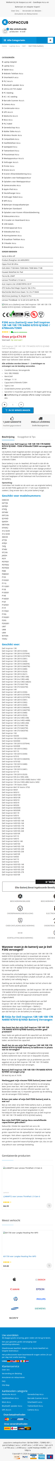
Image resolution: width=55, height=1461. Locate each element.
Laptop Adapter (10, 62)
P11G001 (5, 586)
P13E (4, 589)
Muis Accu (8, 120)
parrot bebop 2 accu (11, 1445)
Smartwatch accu (11, 77)
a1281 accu (38, 1445)
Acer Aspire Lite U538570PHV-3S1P (16, 284)
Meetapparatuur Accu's (14, 158)
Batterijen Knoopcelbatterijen (16, 204)
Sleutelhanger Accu (12, 193)
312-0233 (6, 531)
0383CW (5, 500)
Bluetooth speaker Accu (14, 85)
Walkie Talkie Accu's (12, 131)
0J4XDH (5, 521)
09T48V (5, 512)
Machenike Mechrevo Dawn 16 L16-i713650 (20, 292)
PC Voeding (8, 93)
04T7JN (5, 503)
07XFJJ (4, 509)
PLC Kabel (8, 123)
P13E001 (5, 592)
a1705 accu (9, 1447)
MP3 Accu (8, 201)
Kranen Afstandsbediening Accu (17, 174)
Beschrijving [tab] (8, 436)
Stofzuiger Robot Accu (13, 197)
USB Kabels (8, 224)
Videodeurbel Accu (12, 231)
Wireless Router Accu (13, 135)
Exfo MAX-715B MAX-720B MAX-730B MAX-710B (22, 268)
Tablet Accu (8, 69)
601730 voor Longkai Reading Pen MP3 (19, 1256)
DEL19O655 (14, 373)
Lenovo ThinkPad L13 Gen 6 (13, 280)
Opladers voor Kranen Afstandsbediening (21, 212)
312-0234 (6, 534)
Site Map (5, 1385)
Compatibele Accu (11, 139)
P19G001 (5, 617)
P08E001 (5, 574)
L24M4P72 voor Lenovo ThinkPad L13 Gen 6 (21, 1196)
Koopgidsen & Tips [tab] (27, 436)
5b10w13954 (32, 1442)
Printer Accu (9, 166)
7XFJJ (4, 546)
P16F (4, 602)
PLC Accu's (8, 81)
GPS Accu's (8, 112)
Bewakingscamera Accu (14, 247)
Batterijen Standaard (13, 208)
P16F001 (5, 605)
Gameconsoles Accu (12, 185)
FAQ (3, 1381)
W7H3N (5, 636)
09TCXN (5, 515)
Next (51, 303)
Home (4, 46)
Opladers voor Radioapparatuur (17, 177)
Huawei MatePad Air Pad (12, 272)
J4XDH (4, 555)
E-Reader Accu (10, 243)
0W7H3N (5, 524)
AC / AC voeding (10, 96)
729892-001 (45, 1442)
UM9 (4, 632)
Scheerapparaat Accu (13, 228)
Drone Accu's (9, 170)
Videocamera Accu (11, 216)
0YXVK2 (5, 527)
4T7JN (4, 540)
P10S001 (5, 580)
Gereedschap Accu (12, 127)
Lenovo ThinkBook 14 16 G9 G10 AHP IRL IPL (20, 300)
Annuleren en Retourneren (26, 14)
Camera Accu (9, 104)
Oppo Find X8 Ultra (10, 264)
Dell (24, 46)
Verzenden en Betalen (31, 11)
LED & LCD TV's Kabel (13, 89)
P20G (4, 620)
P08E (4, 571)
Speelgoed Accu (10, 147)
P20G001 (5, 623)
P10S (4, 577)
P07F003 (5, 568)
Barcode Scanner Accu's (14, 100)
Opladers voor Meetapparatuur (17, 181)
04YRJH (5, 506)
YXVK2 (4, 639)
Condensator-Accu (11, 108)
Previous (4, 303)
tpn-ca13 (49, 1445)
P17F (4, 608)
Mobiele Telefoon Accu (13, 73)
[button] (27, 30)
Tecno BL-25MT (8, 276)
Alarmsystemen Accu (13, 235)
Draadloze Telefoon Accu (14, 239)
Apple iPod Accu (11, 189)
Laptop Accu (14, 46)
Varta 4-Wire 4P (8, 256)
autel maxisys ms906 (37, 1447)
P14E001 (5, 598)
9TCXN (5, 552)
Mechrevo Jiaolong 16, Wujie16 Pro (16, 296)
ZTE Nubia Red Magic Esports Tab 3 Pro (18, 288)
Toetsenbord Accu (11, 150)
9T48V (4, 549)
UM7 (4, 626)
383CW (5, 537)
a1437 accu (26, 1445)
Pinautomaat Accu (11, 154)
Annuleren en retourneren (13, 1377)
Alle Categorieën (16, 40)
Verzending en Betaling (12, 1373)
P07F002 (5, 565)
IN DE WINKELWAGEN (19, 410)
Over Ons (15, 11)
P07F (4, 558)
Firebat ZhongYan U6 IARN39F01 (16, 260)
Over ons (6, 1369)
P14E (4, 595)
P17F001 (5, 611)
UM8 (4, 629)
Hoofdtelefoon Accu (12, 143)
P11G (4, 583)
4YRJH (4, 543)
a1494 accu (21, 1447)
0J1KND (5, 518)
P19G (4, 614)
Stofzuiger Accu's (11, 162)
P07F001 (5, 561)
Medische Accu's (11, 116)
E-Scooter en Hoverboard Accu (17, 220)
